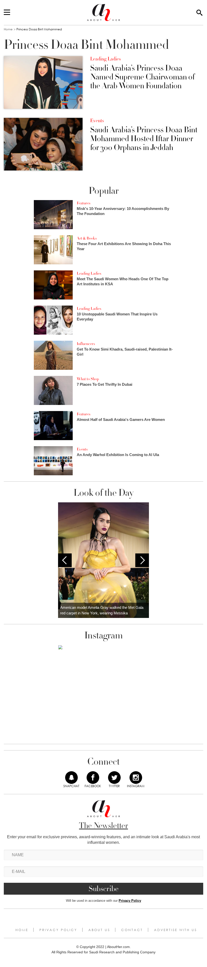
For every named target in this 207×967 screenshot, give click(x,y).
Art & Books (87, 238)
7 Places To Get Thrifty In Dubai (104, 384)
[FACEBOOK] (93, 777)
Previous (65, 560)
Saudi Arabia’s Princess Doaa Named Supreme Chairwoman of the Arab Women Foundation (142, 77)
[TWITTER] (114, 777)
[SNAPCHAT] (71, 777)
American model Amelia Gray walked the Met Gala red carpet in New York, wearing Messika (101, 610)
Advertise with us (175, 930)
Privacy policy (58, 930)
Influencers (86, 343)
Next (142, 560)
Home (8, 29)
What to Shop (88, 378)
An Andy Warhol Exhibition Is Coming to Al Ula (118, 455)
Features (83, 203)
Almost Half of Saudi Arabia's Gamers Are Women (121, 419)
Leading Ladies (105, 59)
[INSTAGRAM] (136, 777)
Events (97, 120)
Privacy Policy (130, 900)
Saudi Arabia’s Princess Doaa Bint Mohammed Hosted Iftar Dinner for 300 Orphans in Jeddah (143, 138)
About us (99, 930)
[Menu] (7, 13)
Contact (132, 930)
